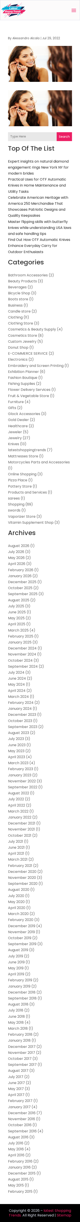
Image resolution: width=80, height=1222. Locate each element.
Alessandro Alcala (26, 38)
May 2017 (16, 1088)
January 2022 (19, 817)
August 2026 (18, 545)
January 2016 (19, 1167)
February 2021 (20, 865)
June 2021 (16, 847)
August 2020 (18, 889)
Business (15, 305)
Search (64, 136)
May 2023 (16, 751)
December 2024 (22, 648)
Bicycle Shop (19, 293)
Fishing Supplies (21, 383)
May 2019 (16, 968)
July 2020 (16, 895)
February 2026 (20, 570)
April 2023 (16, 757)
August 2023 (18, 732)
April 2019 (16, 974)
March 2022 (18, 811)
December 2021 (21, 823)
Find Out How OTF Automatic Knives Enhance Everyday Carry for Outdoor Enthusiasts (39, 245)
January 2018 (19, 1040)
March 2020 (18, 913)
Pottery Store (20, 486)
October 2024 (20, 660)
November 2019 (21, 932)
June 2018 (16, 1016)
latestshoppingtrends (27, 450)
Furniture (16, 401)
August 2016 (18, 1137)
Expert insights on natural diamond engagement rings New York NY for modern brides (38, 167)
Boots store (18, 299)
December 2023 (22, 714)
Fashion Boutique (22, 377)
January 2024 (20, 708)
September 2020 (23, 883)
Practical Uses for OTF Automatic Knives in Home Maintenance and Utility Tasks (37, 185)
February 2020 (20, 919)
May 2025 (16, 618)
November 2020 (22, 877)
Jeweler (15, 432)
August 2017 (18, 1070)
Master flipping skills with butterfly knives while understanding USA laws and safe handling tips (39, 227)
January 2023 (19, 775)
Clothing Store (20, 323)
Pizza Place (17, 480)
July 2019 (15, 956)
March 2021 (18, 859)
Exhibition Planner (23, 371)
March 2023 (18, 762)
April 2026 (16, 563)
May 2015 (16, 1185)
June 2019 (16, 962)
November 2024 (22, 654)
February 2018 (20, 1034)
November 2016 (21, 1119)
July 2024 (16, 672)
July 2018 (15, 1010)
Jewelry (15, 438)
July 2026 (16, 551)
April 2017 (16, 1094)
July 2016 (15, 1143)
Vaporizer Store (22, 516)
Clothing (15, 317)
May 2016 (16, 1149)
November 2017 (21, 1052)
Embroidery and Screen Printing (36, 365)
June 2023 (17, 745)
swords (14, 510)
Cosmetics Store (22, 335)
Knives (13, 444)
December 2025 (22, 581)
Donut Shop (18, 347)
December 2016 (22, 1113)
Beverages (17, 287)
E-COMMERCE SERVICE (28, 353)
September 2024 (23, 666)
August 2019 (18, 949)
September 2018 (22, 998)
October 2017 (20, 1058)
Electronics (18, 359)
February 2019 (20, 980)
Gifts (12, 407)
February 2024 (21, 702)
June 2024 (17, 678)
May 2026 (16, 557)
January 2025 (20, 642)
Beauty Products (22, 281)
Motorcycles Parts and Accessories (39, 462)
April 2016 (16, 1155)
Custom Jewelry (22, 341)
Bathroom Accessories (28, 275)
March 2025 (18, 630)
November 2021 (21, 829)
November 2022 (22, 781)
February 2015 (20, 1191)
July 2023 (16, 738)
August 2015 (18, 1179)
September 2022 (22, 787)
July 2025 (16, 606)
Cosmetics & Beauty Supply (32, 329)
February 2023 (20, 768)
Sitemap (64, 1215)
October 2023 (20, 720)
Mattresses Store (23, 456)
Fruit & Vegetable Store (28, 395)
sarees (14, 498)
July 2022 (16, 799)
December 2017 (22, 1046)
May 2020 (16, 901)
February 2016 (20, 1161)
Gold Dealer (18, 419)
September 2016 (22, 1131)
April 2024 (17, 690)
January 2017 (19, 1107)
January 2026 (20, 576)
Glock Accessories (24, 413)
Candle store (19, 311)
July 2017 (15, 1076)
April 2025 (16, 624)
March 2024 (18, 696)
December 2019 (21, 926)
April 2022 (16, 805)
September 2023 (22, 726)
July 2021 (15, 841)
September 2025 (23, 593)
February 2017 (20, 1100)
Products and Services (27, 492)
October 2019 (19, 938)
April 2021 (16, 853)
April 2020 (16, 907)
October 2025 (20, 587)
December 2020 (22, 871)
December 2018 (22, 992)
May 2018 (16, 1022)
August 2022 (18, 793)
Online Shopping (22, 474)
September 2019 (22, 944)
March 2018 (18, 1028)
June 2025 (17, 612)
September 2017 (22, 1064)
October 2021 (19, 835)
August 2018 (18, 1004)
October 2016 (20, 1125)
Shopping (16, 504)
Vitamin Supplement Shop (31, 522)
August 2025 (18, 600)
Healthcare (18, 426)
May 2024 (16, 684)
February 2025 (20, 636)
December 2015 (22, 1173)
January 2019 (19, 986)
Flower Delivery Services (29, 389)
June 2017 (16, 1082)
